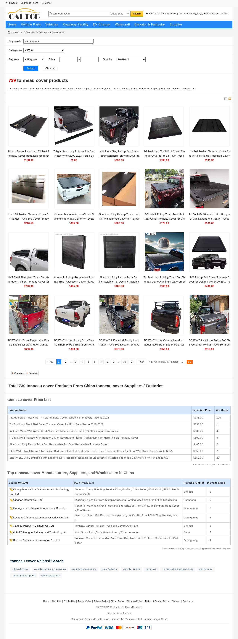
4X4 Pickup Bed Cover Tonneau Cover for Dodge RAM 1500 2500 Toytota (209, 281)
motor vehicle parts (24, 575)
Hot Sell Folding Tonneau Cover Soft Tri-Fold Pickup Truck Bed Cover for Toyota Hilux (209, 155)
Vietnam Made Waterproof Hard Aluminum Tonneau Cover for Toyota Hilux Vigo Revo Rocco (74, 218)
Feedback (188, 601)
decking (174, 13)
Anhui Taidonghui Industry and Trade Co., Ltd (39, 532)
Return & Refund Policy (157, 601)
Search (43, 32)
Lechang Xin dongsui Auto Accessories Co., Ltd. (41, 517)
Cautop (15, 32)
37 (132, 362)
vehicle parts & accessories (50, 569)
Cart (47, 3)
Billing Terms (117, 601)
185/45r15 (214, 13)
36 (124, 362)
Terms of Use (84, 601)
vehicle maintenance (84, 569)
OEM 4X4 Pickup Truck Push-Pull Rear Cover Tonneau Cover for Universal (164, 218)
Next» (141, 362)
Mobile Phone (31, 3)
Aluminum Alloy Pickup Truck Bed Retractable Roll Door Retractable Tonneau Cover (119, 281)
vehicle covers (131, 569)
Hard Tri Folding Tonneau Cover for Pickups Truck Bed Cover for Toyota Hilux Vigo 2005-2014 (28, 218)
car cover (151, 569)
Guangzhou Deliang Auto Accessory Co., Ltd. (39, 508)
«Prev (50, 362)
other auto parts (50, 575)
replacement (186, 13)
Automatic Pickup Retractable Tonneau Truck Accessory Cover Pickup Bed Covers (73, 281)
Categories (29, 32)
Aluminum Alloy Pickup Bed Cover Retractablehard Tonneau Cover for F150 (119, 155)
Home (46, 601)
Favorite (13, 3)
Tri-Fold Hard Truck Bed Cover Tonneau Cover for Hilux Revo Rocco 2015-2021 (164, 155)
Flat (206, 13)
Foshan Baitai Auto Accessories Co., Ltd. (37, 540)
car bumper (206, 569)
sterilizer (165, 13)
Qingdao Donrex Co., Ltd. (28, 499)
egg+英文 (198, 13)
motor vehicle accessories (178, 569)
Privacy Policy (101, 601)
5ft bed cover (20, 569)
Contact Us (69, 601)
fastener (225, 13)
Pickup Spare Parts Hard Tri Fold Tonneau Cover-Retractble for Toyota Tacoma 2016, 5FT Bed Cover (28, 155)
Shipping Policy (134, 601)
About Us (56, 601)
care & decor (109, 569)
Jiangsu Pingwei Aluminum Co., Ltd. (34, 525)
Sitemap (176, 601)
